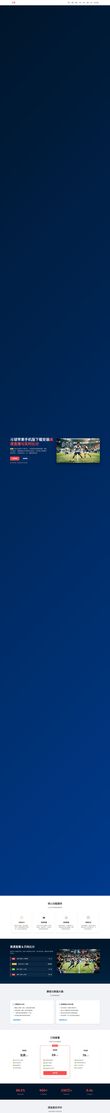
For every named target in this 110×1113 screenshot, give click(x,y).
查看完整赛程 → (17, 1020)
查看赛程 (25, 458)
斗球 (13, 2)
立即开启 (24, 1072)
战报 (87, 2)
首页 (69, 2)
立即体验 (14, 458)
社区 (84, 2)
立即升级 (54, 1073)
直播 (72, 2)
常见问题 (96, 2)
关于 (91, 2)
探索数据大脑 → (63, 1020)
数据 (76, 2)
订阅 (80, 2)
